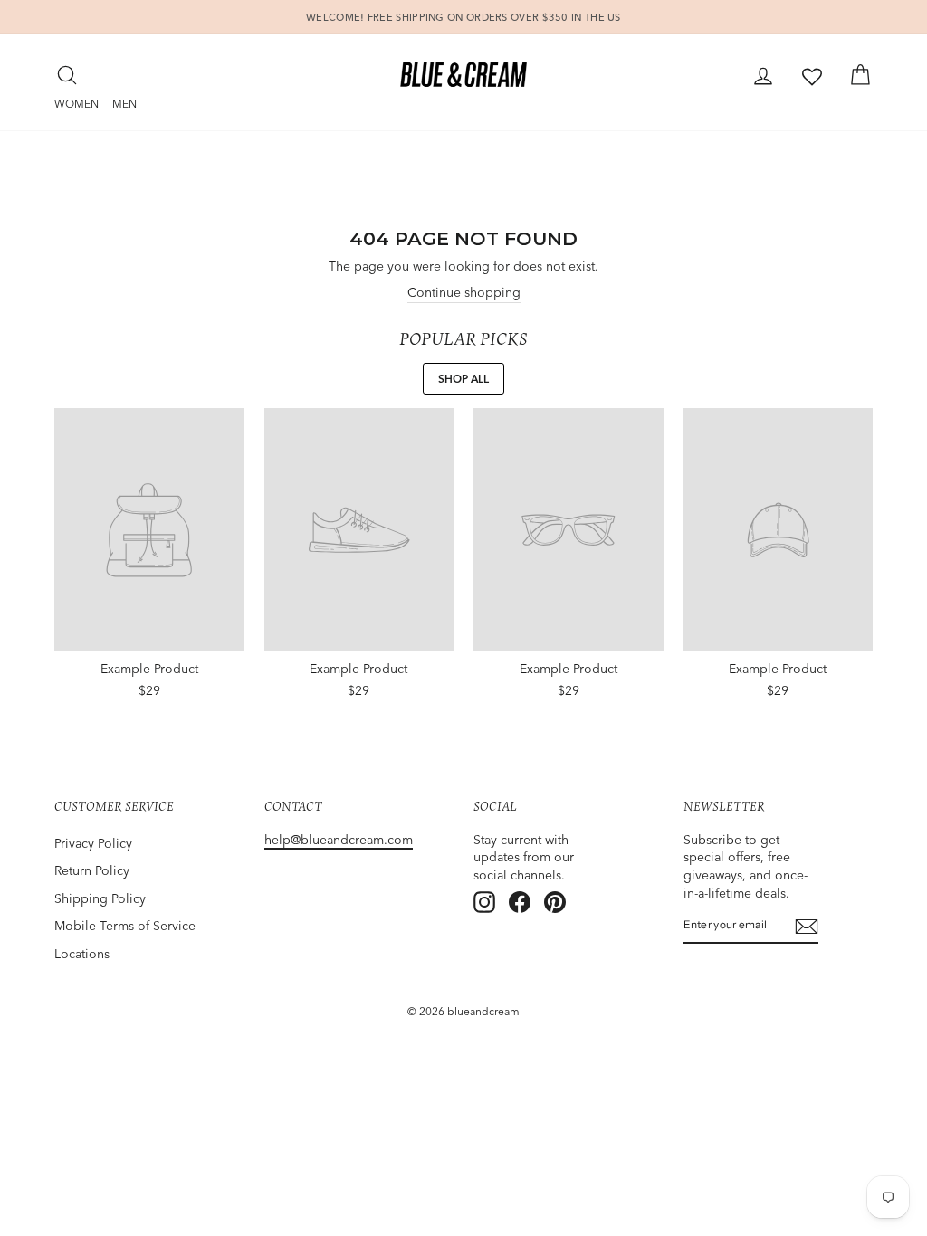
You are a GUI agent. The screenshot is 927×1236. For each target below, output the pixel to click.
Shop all (463, 378)
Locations (82, 954)
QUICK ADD (149, 685)
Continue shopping (464, 292)
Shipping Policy (100, 898)
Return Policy (91, 870)
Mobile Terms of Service (125, 925)
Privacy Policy (93, 843)
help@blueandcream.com (338, 840)
